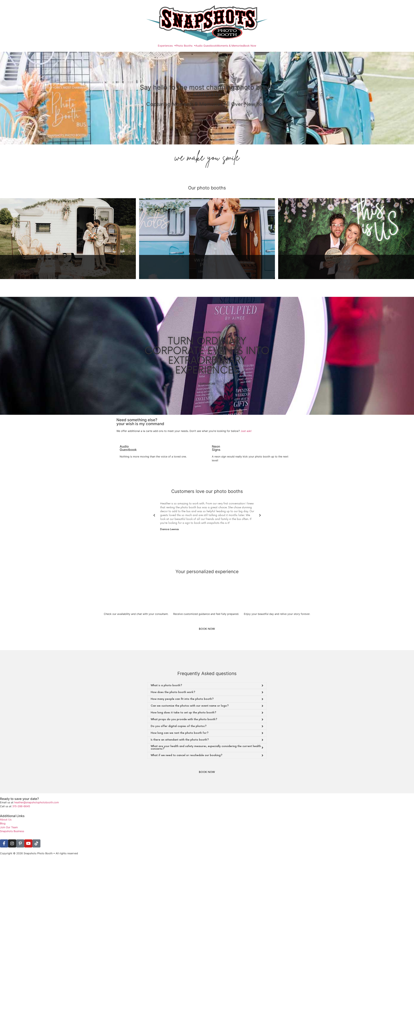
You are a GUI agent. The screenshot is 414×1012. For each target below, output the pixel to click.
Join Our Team (9, 819)
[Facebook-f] (4, 836)
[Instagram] (12, 836)
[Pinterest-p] (20, 836)
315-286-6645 (21, 798)
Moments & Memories (230, 45)
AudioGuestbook (128, 448)
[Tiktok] (36, 836)
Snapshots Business (12, 823)
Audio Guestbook (206, 45)
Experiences (165, 45)
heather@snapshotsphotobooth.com (36, 794)
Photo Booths (184, 45)
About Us (5, 811)
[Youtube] (28, 836)
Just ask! (246, 431)
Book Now (249, 45)
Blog (2, 815)
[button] (202, 527)
